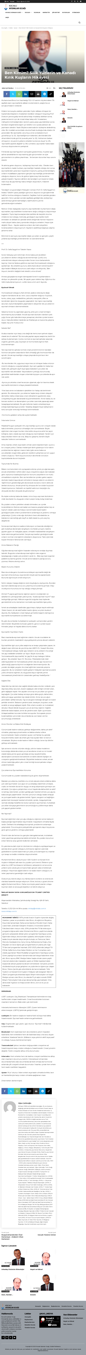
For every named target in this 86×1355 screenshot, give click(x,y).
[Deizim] (43, 1283)
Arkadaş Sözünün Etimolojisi (12, 1269)
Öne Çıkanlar (22, 68)
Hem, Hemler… (7, 1295)
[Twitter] (77, 1)
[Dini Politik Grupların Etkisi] (63, 129)
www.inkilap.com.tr (9, 911)
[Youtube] (80, 1)
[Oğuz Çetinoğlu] (10, 1163)
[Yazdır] (38, 94)
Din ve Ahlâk (34, 1266)
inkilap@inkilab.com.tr (37, 909)
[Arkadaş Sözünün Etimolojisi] (14, 1258)
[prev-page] (60, 136)
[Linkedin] (25, 94)
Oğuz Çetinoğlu (8, 88)
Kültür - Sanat (13, 28)
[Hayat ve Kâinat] (43, 1258)
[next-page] (63, 136)
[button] (79, 22)
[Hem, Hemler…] (14, 1283)
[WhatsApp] (19, 94)
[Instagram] (75, 1)
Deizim (33, 1295)
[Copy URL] (51, 94)
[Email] (32, 94)
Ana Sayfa (4, 28)
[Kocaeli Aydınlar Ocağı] (18, 7)
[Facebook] (72, 1)
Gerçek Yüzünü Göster (47, 1235)
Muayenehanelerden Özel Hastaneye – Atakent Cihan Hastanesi (12, 1237)
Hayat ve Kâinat (36, 1269)
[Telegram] (44, 94)
